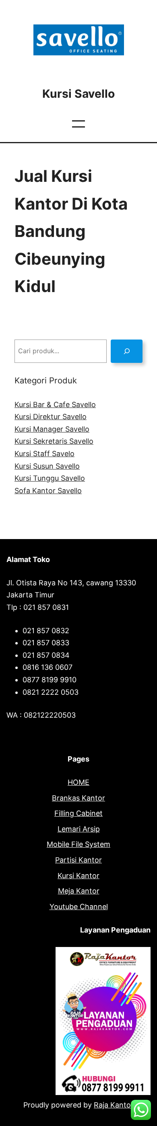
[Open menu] (78, 124)
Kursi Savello (78, 94)
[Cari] (127, 351)
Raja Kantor (114, 1105)
